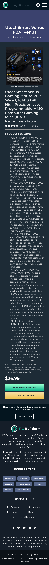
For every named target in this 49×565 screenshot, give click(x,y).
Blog (30, 512)
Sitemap (38, 554)
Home (9, 37)
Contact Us (34, 507)
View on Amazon (25, 395)
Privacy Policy (25, 554)
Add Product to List (25, 387)
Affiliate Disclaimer (26, 517)
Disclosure (12, 554)
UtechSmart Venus (33, 37)
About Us (15, 507)
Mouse (18, 37)
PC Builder (28, 559)
